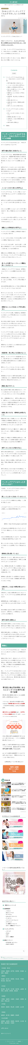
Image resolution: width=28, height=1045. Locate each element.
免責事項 (19, 1041)
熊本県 (17, 1021)
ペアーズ (8, 931)
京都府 (12, 999)
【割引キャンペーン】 (10, 905)
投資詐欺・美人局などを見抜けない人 (16, 97)
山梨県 (22, 989)
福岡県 (3, 1021)
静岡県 (11, 990)
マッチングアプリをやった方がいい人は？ (15, 109)
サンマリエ (9, 914)
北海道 (3, 971)
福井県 (17, 989)
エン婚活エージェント (11, 923)
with (7, 934)
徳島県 (3, 1015)
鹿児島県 (7, 1023)
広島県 (17, 1007)
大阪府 (17, 999)
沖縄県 (12, 1023)
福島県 (6, 973)
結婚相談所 (7, 908)
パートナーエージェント (12, 920)
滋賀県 (7, 999)
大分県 (22, 1021)
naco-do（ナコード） (12, 916)
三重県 (3, 999)
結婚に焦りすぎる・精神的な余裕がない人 (16, 103)
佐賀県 (7, 1021)
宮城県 (22, 971)
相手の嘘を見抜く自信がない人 (15, 83)
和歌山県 (7, 1001)
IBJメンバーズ (10, 912)
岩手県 (12, 971)
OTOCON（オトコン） (12, 942)
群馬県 (12, 979)
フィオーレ (9, 918)
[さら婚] (14, 2)
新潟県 (3, 989)
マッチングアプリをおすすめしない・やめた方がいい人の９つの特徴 (15, 79)
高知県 (17, 1015)
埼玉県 (17, 979)
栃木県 (7, 979)
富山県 (7, 989)
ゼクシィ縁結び (10, 936)
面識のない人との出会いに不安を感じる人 (16, 93)
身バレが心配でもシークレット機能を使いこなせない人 (16, 90)
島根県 (7, 1007)
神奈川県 (8, 980)
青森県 (7, 971)
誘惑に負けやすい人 (13, 100)
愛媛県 (12, 1015)
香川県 (7, 1015)
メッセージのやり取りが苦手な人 (16, 85)
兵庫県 (22, 999)
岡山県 (12, 1007)
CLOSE (14, 73)
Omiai (7, 933)
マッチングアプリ (5, 8)
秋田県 (17, 971)
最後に (8, 125)
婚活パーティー (8, 940)
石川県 (12, 989)
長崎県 (12, 1021)
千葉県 (22, 979)
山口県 (22, 1007)
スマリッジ (9, 921)
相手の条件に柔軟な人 (13, 122)
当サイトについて (6, 1033)
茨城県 (3, 979)
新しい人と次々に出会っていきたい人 (16, 114)
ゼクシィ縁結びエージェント (13, 925)
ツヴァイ (8, 911)
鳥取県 (3, 1007)
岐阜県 (6, 990)
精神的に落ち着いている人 (14, 116)
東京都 (3, 980)
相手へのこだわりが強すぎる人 (15, 105)
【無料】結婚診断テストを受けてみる (14, 769)
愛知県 (16, 990)
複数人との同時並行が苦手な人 (15, 87)
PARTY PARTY (10, 944)
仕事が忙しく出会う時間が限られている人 (16, 119)
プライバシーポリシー (11, 1041)
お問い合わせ (4, 1028)
